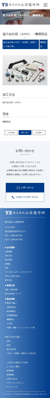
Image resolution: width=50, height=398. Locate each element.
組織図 (7, 264)
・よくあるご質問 (12, 367)
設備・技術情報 (11, 290)
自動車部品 (11, 307)
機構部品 (10, 319)
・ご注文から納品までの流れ (16, 362)
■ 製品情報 (10, 299)
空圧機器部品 (12, 315)
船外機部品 (11, 311)
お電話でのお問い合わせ (27, 197)
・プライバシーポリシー (15, 383)
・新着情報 (9, 375)
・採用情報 (9, 371)
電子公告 (8, 280)
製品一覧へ (25, 132)
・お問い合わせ (11, 379)
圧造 (8, 341)
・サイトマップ (11, 387)
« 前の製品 (11, 132)
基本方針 (8, 256)
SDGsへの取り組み (12, 276)
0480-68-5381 (16, 235)
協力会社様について (13, 294)
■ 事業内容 (10, 285)
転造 (8, 345)
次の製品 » (39, 132)
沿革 (6, 268)
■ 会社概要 (10, 247)
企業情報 (8, 252)
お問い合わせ (27, 187)
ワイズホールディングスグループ (18, 272)
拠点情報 (8, 260)
